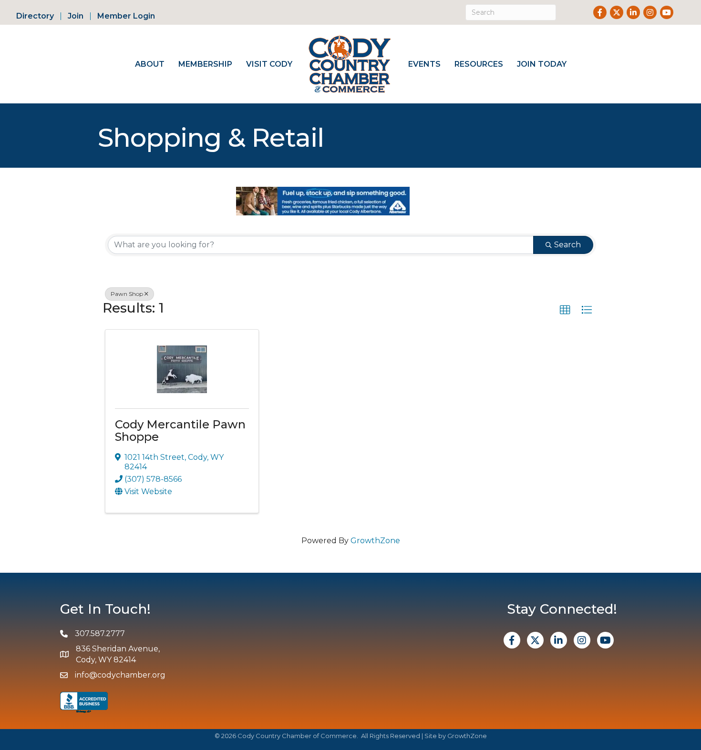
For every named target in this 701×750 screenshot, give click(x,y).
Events (424, 64)
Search (567, 244)
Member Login (126, 16)
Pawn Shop (127, 293)
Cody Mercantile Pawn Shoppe (180, 430)
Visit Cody (269, 64)
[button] (565, 310)
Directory (35, 16)
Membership (205, 64)
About (150, 64)
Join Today (542, 64)
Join (75, 16)
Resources (478, 64)
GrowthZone (375, 540)
